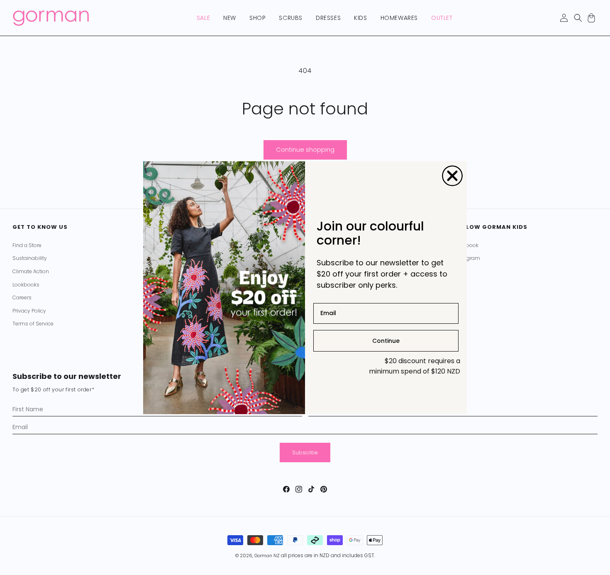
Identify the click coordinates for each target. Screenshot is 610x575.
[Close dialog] (452, 175)
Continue (386, 340)
